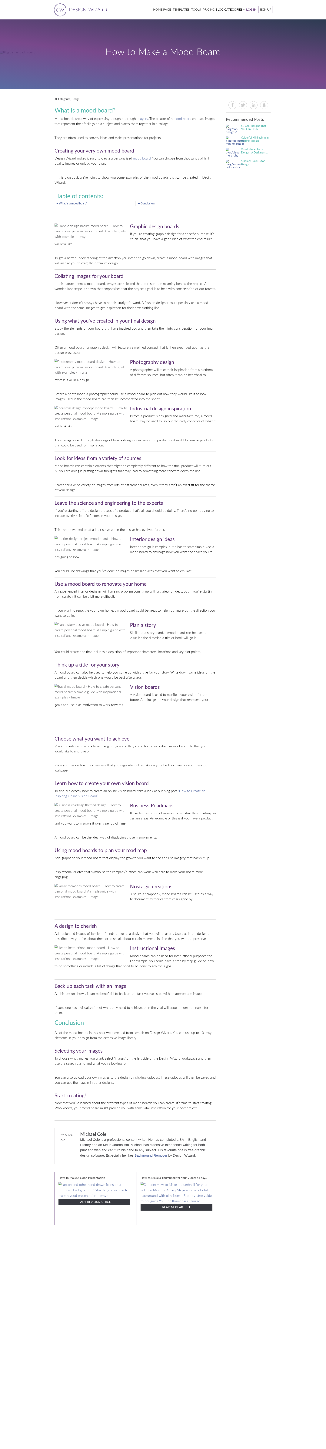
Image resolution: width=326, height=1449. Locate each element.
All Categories (62, 99)
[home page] (80, 9)
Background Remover (151, 1155)
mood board (182, 119)
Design (75, 99)
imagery (142, 119)
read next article (176, 1207)
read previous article (94, 1201)
